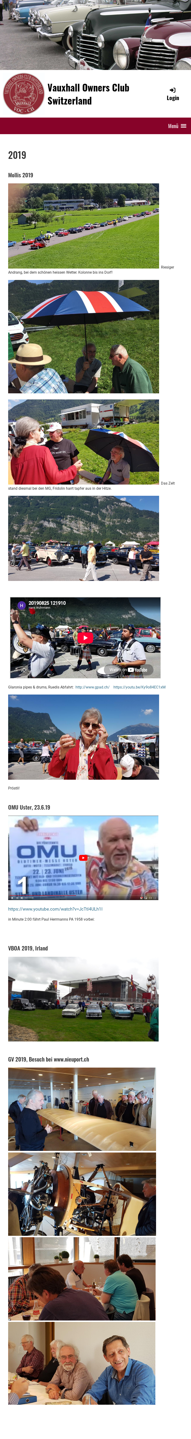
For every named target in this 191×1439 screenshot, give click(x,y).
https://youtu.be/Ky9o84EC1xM (139, 687)
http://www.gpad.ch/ (92, 687)
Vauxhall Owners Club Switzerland (88, 94)
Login (173, 97)
